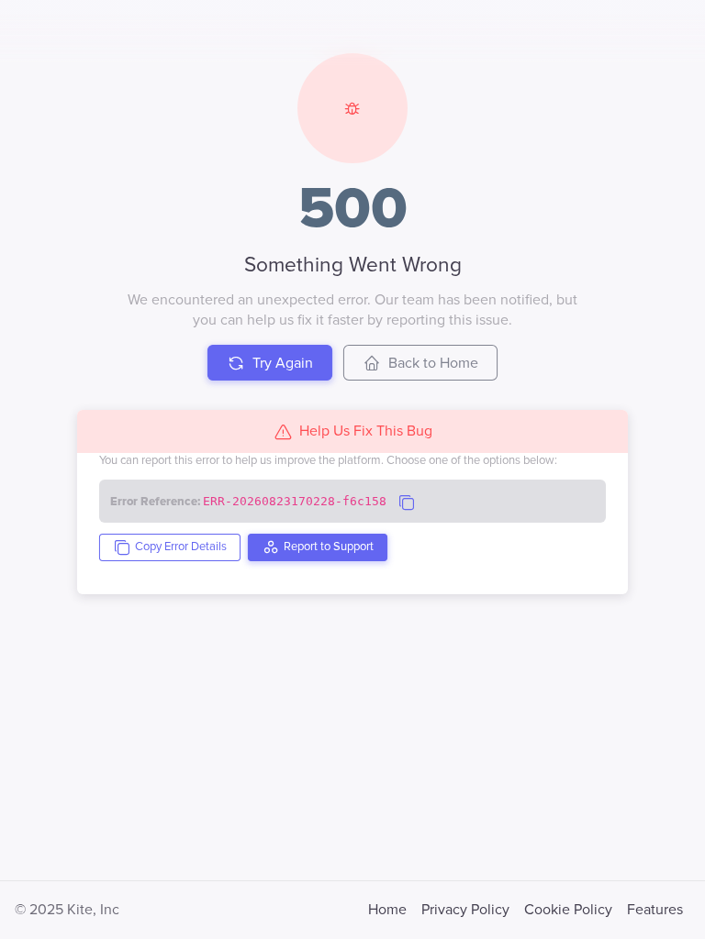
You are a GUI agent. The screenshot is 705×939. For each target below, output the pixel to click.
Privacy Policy (465, 909)
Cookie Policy (568, 909)
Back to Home (433, 363)
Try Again (282, 363)
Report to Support (329, 546)
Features (655, 909)
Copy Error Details (181, 546)
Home (387, 909)
